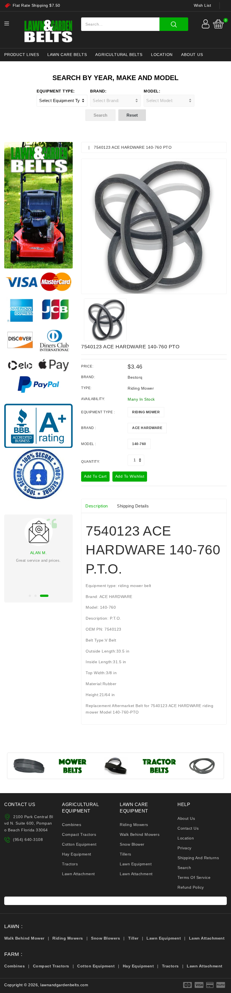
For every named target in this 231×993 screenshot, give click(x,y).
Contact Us (188, 828)
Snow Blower (132, 844)
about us (192, 54)
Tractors (70, 864)
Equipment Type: (56, 91)
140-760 (139, 444)
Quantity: (90, 462)
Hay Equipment (76, 854)
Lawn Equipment (136, 864)
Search (184, 867)
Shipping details (133, 506)
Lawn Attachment (78, 874)
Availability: (93, 399)
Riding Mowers (134, 824)
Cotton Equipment (79, 844)
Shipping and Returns (198, 858)
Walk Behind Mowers (139, 834)
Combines (71, 824)
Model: (152, 91)
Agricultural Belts (118, 54)
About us (186, 818)
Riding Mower (146, 412)
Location (162, 54)
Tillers (125, 854)
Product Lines (21, 54)
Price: (87, 366)
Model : (88, 444)
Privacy (184, 848)
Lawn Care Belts (67, 54)
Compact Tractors (79, 834)
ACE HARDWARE (147, 428)
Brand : (88, 428)
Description (96, 506)
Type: (86, 388)
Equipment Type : (98, 412)
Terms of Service (193, 877)
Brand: (98, 91)
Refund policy (190, 887)
